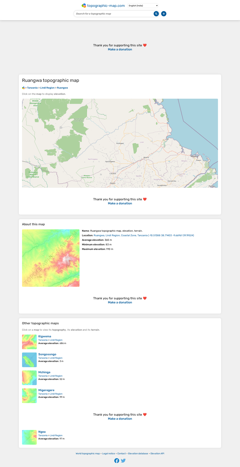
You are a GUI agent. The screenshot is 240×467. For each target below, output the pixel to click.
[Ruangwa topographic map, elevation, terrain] (51, 258)
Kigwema (44, 336)
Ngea (42, 432)
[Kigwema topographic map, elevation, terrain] (29, 342)
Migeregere (46, 390)
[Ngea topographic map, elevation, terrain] (29, 437)
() (144, 235)
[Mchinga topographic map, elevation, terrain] (29, 377)
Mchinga (44, 372)
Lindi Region (56, 340)
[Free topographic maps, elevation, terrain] (23, 87)
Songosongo (47, 354)
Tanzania (43, 340)
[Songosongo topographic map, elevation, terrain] (29, 359)
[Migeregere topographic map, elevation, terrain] (29, 395)
